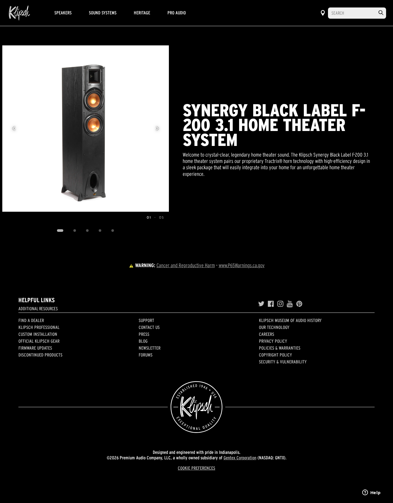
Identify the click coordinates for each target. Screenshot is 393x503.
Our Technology (274, 327)
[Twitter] (261, 304)
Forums (145, 354)
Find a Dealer (31, 320)
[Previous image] (14, 128)
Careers (266, 334)
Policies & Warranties (279, 347)
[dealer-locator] (323, 13)
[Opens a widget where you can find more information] (371, 493)
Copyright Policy (275, 354)
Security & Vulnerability (283, 361)
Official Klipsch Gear (39, 341)
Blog (143, 341)
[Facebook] (271, 304)
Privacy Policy (273, 341)
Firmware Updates (35, 347)
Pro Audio (176, 12)
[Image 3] (87, 230)
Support (146, 320)
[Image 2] (74, 230)
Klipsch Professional (39, 327)
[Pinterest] (299, 304)
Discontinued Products (40, 354)
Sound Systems (103, 12)
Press (144, 334)
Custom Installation (37, 334)
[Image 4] (100, 230)
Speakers (63, 12)
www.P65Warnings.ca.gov (242, 265)
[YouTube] (290, 304)
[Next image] (157, 128)
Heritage (142, 12)
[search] (381, 13)
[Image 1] (60, 230)
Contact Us (149, 327)
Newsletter (150, 347)
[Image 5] (112, 230)
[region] (85, 128)
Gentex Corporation (240, 457)
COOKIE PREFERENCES (196, 468)
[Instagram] (280, 304)
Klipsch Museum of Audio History (290, 320)
